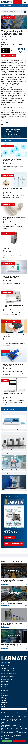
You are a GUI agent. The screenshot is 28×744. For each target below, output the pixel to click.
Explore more (5, 584)
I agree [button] (7, 741)
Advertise (3, 700)
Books (3, 706)
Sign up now (18, 2)
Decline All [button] (20, 741)
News (2, 697)
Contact (3, 704)
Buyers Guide (4, 695)
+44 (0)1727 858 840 (9, 668)
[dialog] (14, 727)
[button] (14, 738)
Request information (9, 55)
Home (3, 693)
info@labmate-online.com (10, 673)
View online (8, 538)
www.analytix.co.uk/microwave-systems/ (12, 122)
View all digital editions (13, 544)
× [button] (26, 711)
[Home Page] (6, 2)
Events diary (4, 702)
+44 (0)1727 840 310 (9, 670)
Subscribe (4, 699)
